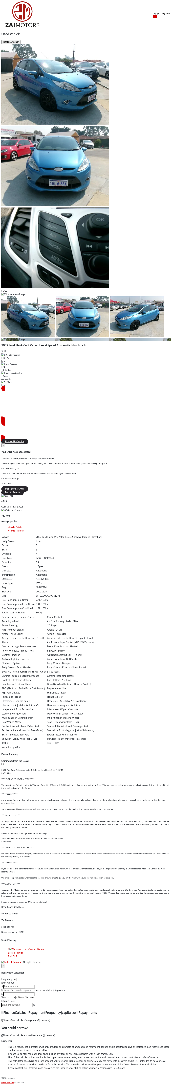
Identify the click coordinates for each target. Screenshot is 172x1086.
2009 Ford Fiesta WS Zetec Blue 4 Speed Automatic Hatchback (43, 345)
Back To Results (15, 953)
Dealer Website (7, 1082)
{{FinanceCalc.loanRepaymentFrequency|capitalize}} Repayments (34, 990)
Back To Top (13, 956)
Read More (7, 907)
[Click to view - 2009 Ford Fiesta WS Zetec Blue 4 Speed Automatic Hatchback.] (28, 336)
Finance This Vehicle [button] (14, 442)
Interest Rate (8, 1001)
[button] (86, 1041)
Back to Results (12, 492)
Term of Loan (8, 998)
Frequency (6, 979)
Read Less (18, 907)
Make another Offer (14, 489)
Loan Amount (8, 983)
